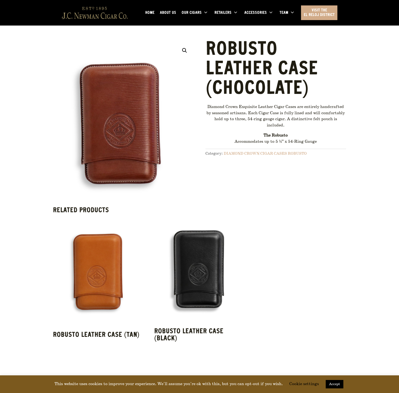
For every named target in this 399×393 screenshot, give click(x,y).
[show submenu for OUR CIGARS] (205, 12)
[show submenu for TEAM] (292, 12)
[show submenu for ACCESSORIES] (271, 12)
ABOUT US (168, 13)
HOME (149, 13)
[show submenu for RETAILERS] (235, 12)
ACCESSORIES (255, 13)
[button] (184, 50)
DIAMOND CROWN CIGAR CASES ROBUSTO (265, 153)
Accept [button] (334, 384)
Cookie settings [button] (304, 384)
